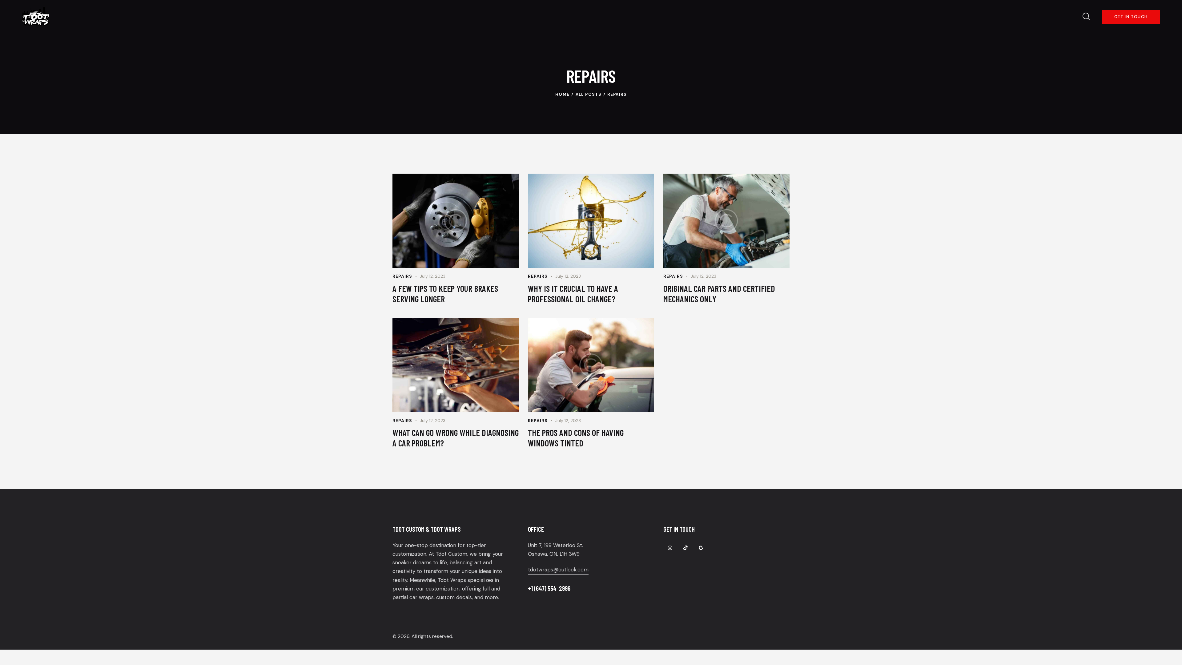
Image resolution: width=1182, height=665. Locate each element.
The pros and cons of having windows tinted (576, 437)
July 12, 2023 (432, 276)
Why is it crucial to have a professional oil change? (573, 293)
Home (562, 94)
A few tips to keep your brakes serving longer (445, 293)
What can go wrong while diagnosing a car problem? (455, 437)
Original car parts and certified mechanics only (719, 293)
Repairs (402, 276)
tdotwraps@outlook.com (558, 569)
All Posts (589, 94)
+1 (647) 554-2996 (549, 588)
